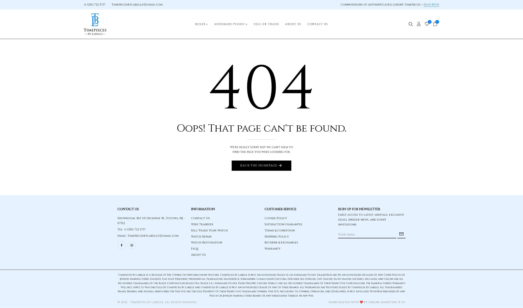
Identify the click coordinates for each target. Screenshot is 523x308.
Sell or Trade (266, 24)
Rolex (200, 24)
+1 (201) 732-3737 (94, 5)
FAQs (194, 249)
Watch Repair (201, 237)
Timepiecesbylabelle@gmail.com (137, 5)
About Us (293, 24)
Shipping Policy (277, 237)
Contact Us (317, 24)
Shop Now (431, 5)
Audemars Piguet (229, 24)
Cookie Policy (276, 218)
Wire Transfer (202, 224)
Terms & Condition (280, 230)
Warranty (272, 249)
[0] (427, 24)
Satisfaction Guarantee (283, 224)
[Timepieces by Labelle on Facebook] (121, 245)
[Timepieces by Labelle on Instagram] (132, 245)
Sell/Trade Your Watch (209, 230)
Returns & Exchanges (281, 242)
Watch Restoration (206, 242)
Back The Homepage (258, 165)
